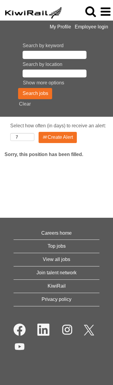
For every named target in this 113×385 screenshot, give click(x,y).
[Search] (90, 11)
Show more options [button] (43, 82)
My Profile (60, 26)
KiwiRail (57, 286)
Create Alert (59, 137)
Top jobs (57, 246)
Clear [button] (25, 103)
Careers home (56, 233)
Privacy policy (56, 299)
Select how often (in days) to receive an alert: (58, 125)
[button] (105, 12)
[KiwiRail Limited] (31, 11)
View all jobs (56, 259)
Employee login (91, 26)
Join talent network (56, 272)
